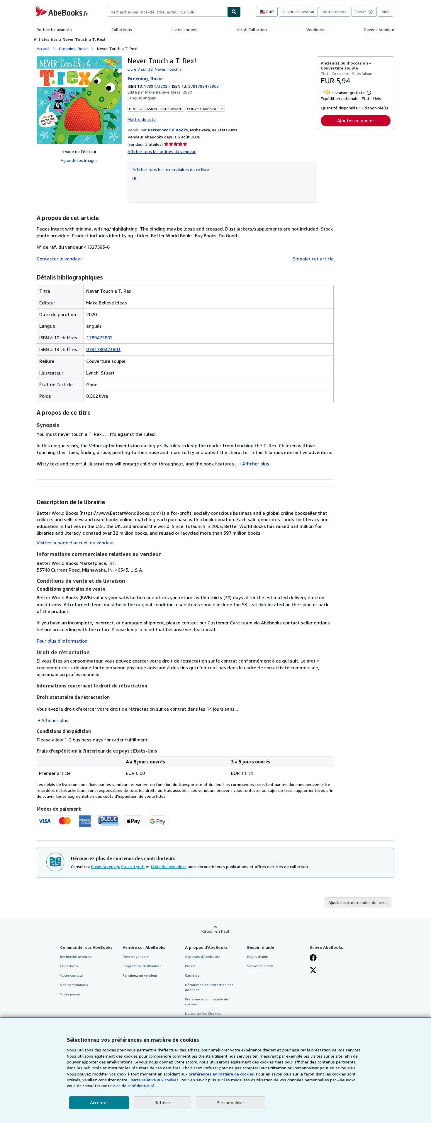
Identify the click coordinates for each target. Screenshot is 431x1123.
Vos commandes (74, 985)
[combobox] (167, 12)
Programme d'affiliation (142, 966)
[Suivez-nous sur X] (313, 970)
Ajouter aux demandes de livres (358, 902)
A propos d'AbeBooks (202, 956)
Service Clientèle (260, 966)
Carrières (192, 975)
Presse (190, 966)
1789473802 (155, 86)
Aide (385, 11)
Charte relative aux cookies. (154, 1079)
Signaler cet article (313, 259)
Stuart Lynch (133, 866)
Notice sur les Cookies (203, 1013)
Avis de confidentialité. (134, 1085)
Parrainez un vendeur (140, 975)
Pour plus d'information (62, 641)
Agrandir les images (79, 160)
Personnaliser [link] (230, 1102)
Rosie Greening (105, 866)
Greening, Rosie (73, 48)
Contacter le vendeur (59, 259)
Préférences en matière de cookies (206, 1001)
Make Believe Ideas (168, 866)
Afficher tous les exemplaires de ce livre (171, 169)
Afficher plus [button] (255, 464)
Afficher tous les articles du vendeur (162, 151)
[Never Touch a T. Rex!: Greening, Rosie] (79, 100)
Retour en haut (215, 931)
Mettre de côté (142, 119)
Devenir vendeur (379, 29)
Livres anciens (184, 29)
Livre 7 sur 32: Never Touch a (154, 69)
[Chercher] (234, 12)
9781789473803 (103, 349)
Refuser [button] (162, 1102)
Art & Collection (252, 29)
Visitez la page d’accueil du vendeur (75, 543)
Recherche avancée (54, 29)
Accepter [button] (99, 1102)
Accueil (43, 48)
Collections (121, 29)
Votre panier (70, 994)
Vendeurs (315, 29)
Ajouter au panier (355, 120)
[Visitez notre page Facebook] (313, 958)
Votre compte (335, 11)
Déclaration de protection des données (209, 987)
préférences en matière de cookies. (222, 1073)
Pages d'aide (257, 956)
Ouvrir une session (298, 11)
